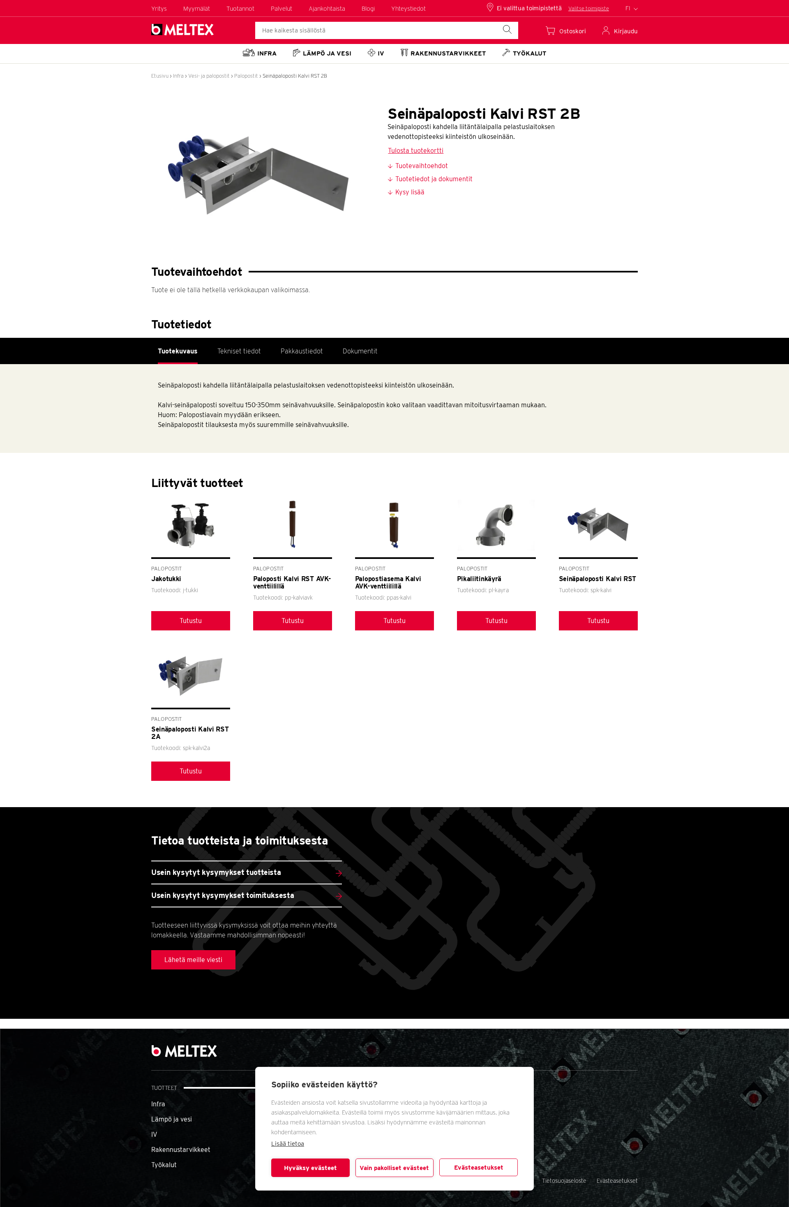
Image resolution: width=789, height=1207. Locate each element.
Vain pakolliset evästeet (394, 1168)
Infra (178, 76)
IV (154, 1134)
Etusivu (159, 76)
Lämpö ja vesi (171, 1119)
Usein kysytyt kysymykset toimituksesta (222, 895)
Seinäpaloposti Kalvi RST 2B (295, 76)
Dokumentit (360, 351)
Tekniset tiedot (239, 351)
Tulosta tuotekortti (415, 151)
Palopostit (246, 76)
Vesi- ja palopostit (209, 76)
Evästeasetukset (478, 1167)
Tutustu (191, 621)
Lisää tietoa (287, 1143)
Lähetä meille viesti (193, 960)
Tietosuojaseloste (564, 1180)
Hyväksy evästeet (310, 1168)
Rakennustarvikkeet (180, 1150)
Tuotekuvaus (178, 351)
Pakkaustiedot (302, 351)
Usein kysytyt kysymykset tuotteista (216, 872)
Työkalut (164, 1165)
